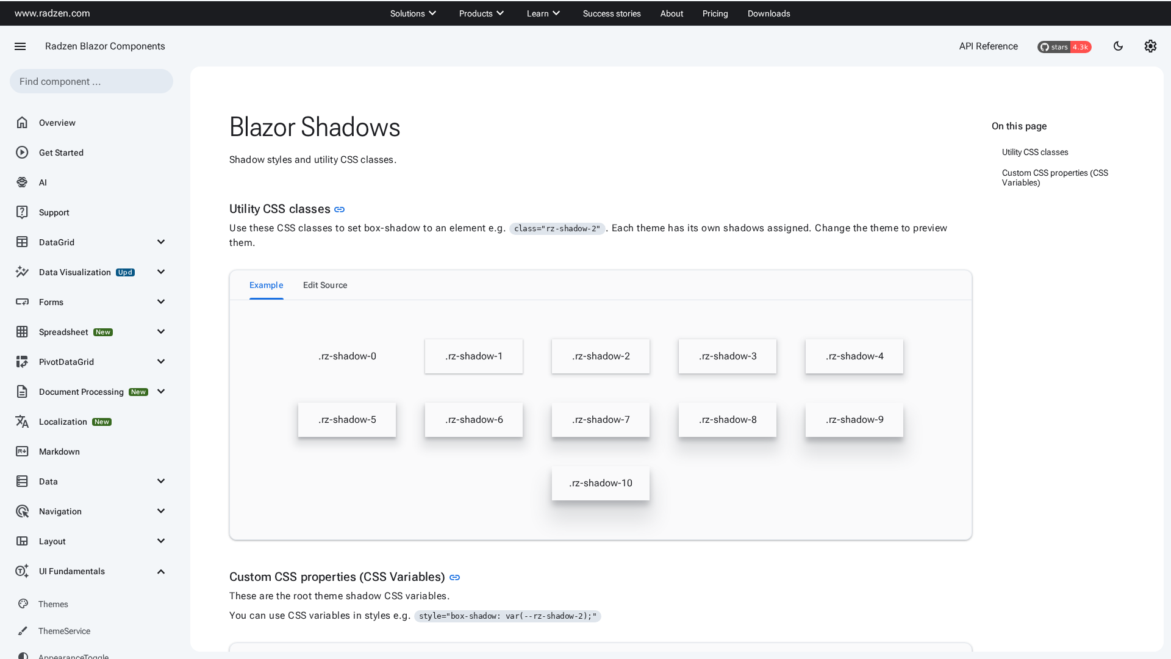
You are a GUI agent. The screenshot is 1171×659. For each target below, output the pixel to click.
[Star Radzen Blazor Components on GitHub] (1064, 46)
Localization (62, 421)
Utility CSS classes (1035, 152)
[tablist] (601, 285)
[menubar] (590, 13)
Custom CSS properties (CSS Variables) (1055, 177)
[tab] (266, 285)
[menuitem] (415, 13)
